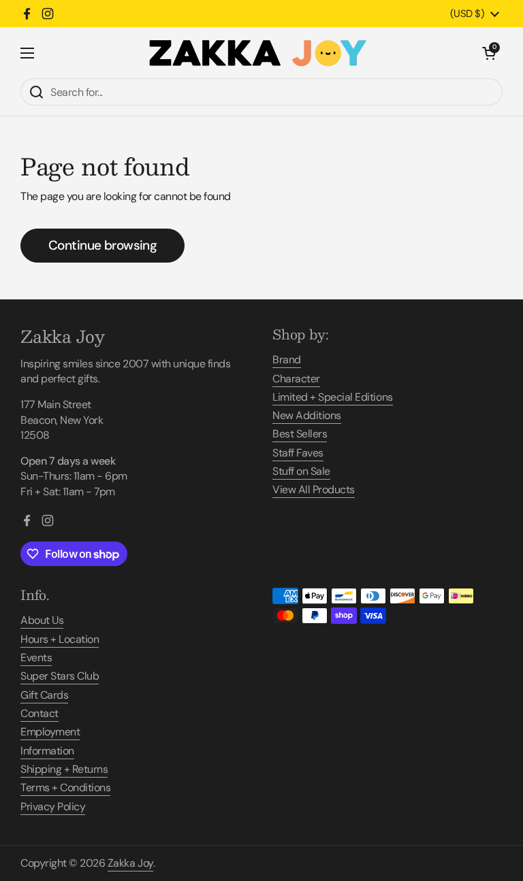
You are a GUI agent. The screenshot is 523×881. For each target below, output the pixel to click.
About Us (41, 620)
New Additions (306, 415)
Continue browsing (102, 245)
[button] (489, 53)
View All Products (313, 489)
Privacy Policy (52, 806)
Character (296, 378)
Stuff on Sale (301, 471)
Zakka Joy (130, 863)
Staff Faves (297, 453)
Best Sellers (299, 434)
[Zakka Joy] (258, 52)
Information (47, 751)
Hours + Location (59, 639)
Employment (50, 732)
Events (36, 657)
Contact (39, 713)
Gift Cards (44, 695)
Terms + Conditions (65, 787)
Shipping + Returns (64, 769)
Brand (286, 359)
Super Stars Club (59, 676)
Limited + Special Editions (332, 397)
